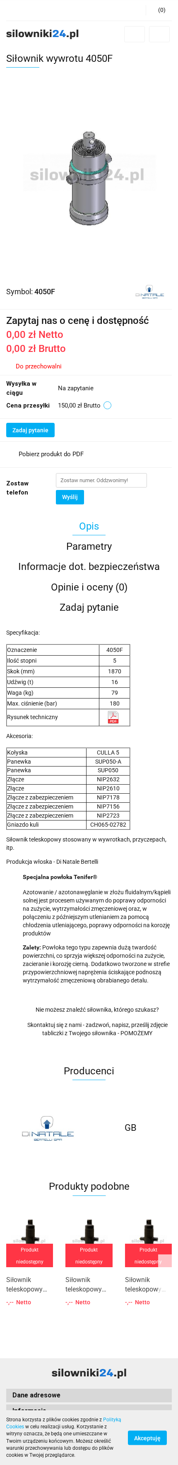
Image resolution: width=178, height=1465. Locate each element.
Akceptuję (147, 1438)
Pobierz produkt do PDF (51, 454)
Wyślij (70, 497)
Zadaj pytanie (30, 430)
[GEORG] (130, 1128)
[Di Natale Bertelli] (150, 291)
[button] (159, 10)
